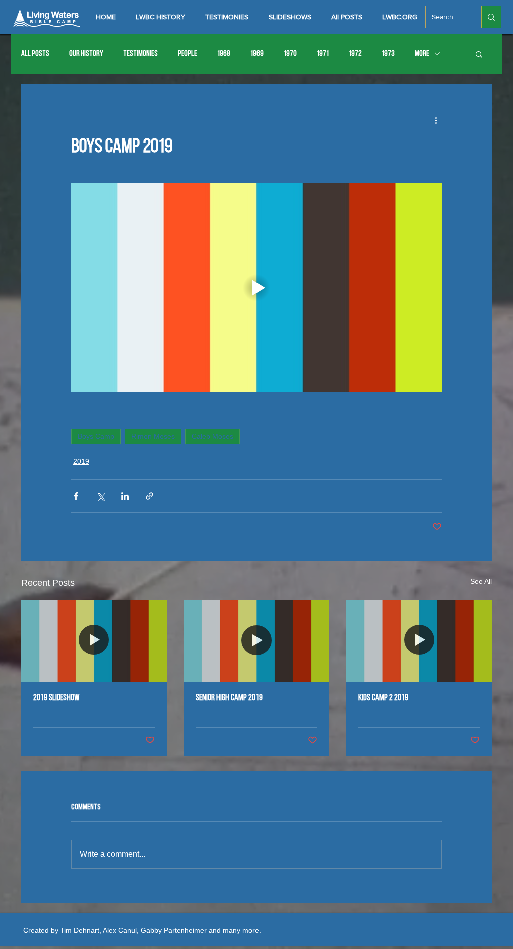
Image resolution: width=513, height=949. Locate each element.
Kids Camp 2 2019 (383, 698)
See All (481, 581)
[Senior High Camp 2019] (257, 641)
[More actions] (436, 120)
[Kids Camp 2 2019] (419, 640)
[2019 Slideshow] (94, 640)
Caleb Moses (212, 436)
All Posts (35, 54)
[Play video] (256, 287)
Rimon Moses (153, 436)
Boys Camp (96, 436)
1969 (257, 54)
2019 (81, 461)
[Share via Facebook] (76, 496)
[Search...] (491, 17)
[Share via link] (149, 496)
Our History (86, 54)
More (422, 54)
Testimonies (140, 54)
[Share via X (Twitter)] (100, 496)
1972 (355, 54)
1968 (223, 54)
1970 (290, 54)
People (187, 54)
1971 (323, 54)
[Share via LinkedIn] (125, 496)
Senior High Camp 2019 (229, 698)
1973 (388, 54)
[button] (479, 54)
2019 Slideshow (56, 698)
